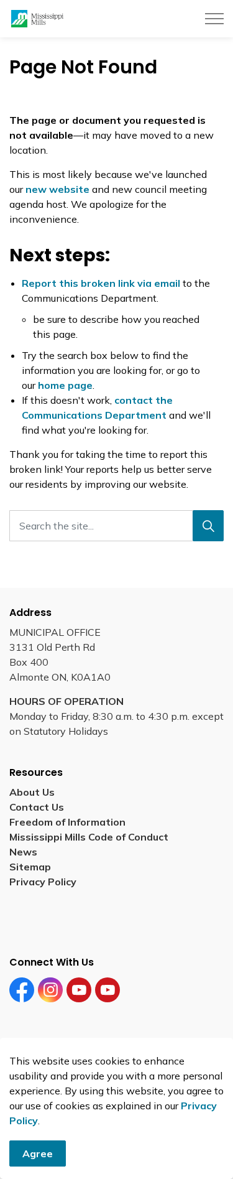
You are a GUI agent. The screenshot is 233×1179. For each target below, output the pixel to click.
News (23, 852)
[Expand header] (214, 18)
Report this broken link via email (101, 283)
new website (57, 189)
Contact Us (36, 807)
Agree (37, 1153)
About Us (32, 792)
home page (65, 385)
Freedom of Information (67, 822)
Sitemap (32, 866)
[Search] (208, 525)
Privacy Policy (42, 881)
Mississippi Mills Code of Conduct (88, 837)
